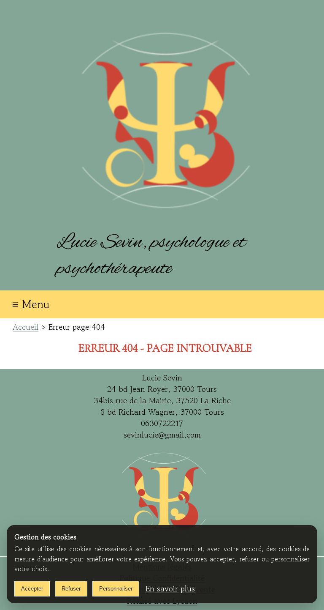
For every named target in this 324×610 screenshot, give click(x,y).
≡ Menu (30, 304)
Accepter (32, 588)
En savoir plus (170, 588)
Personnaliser (115, 588)
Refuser (71, 588)
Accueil (25, 327)
